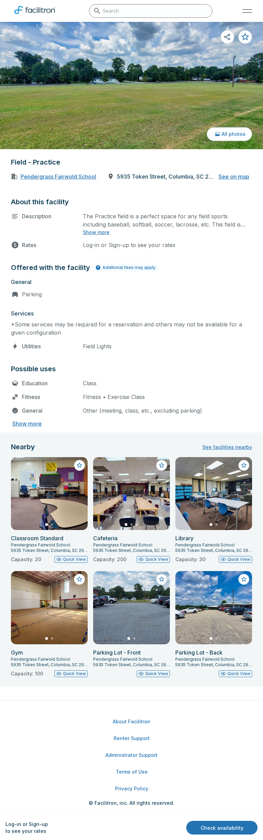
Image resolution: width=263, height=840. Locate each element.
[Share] (227, 37)
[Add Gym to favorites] (79, 579)
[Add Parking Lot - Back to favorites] (243, 579)
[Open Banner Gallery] (131, 85)
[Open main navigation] (247, 11)
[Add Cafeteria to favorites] (161, 465)
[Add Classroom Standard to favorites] (79, 465)
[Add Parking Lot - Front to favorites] (161, 579)
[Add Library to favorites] (243, 465)
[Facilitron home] (35, 15)
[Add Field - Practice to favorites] (245, 37)
